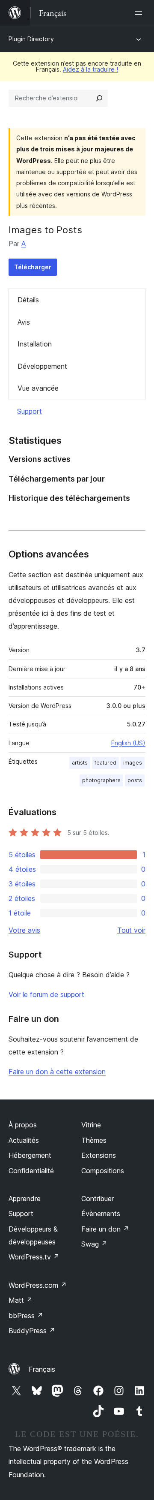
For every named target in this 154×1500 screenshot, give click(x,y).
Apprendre (25, 1198)
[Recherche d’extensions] (99, 98)
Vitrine (91, 1124)
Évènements (100, 1213)
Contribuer (97, 1198)
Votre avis (24, 930)
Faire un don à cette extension (57, 1071)
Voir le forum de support (46, 994)
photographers (101, 780)
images (132, 762)
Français (42, 1369)
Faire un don (105, 1229)
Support (29, 411)
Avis (24, 322)
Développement (42, 366)
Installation (35, 344)
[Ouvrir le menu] (140, 13)
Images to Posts (45, 229)
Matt (21, 1300)
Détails (28, 299)
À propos (23, 1124)
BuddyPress (32, 1330)
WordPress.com (38, 1285)
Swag (94, 1244)
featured (105, 762)
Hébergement (30, 1155)
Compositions (102, 1170)
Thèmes (94, 1140)
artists (80, 762)
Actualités (24, 1140)
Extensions (98, 1155)
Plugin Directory (31, 38)
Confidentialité (31, 1170)
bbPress (26, 1315)
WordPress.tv (34, 1257)
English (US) (128, 743)
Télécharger (32, 267)
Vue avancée (38, 388)
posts (134, 780)
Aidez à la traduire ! (90, 69)
